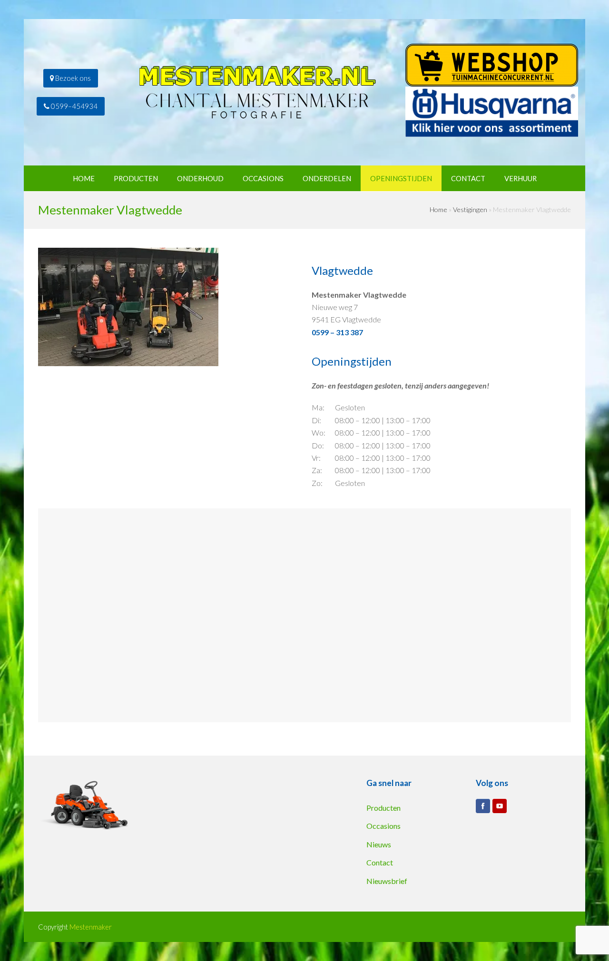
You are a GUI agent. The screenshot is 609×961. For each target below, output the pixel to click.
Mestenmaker (90, 926)
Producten (383, 807)
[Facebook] (483, 806)
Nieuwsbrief (386, 880)
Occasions (383, 825)
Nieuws (378, 844)
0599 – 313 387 (337, 332)
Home (438, 209)
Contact (379, 862)
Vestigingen (470, 209)
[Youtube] (499, 806)
